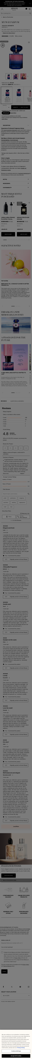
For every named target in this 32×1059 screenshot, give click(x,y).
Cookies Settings (16, 1051)
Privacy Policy (21, 1047)
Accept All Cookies (16, 1056)
